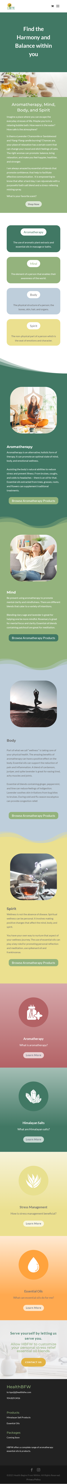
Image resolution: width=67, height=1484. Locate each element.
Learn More (33, 1055)
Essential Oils (13, 1423)
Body (33, 295)
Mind (33, 263)
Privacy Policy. (33, 1479)
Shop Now (33, 204)
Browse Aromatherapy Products (33, 501)
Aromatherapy (33, 232)
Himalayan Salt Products (19, 1417)
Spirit (33, 326)
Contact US (33, 1362)
